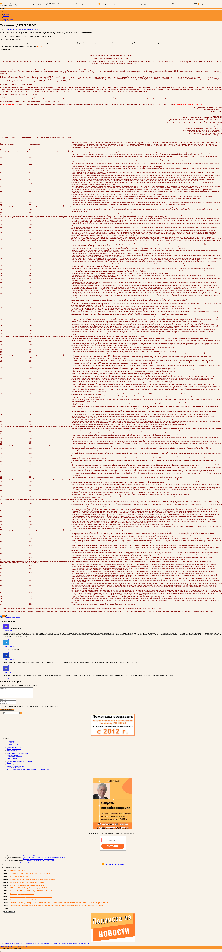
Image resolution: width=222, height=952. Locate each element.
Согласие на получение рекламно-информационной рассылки (70, 943)
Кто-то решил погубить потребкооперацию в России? (27, 882)
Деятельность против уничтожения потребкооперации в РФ (25, 745)
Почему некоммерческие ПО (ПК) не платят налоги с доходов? (30, 873)
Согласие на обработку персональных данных (37, 943)
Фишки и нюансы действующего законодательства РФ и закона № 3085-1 (29, 769)
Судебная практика (12, 764)
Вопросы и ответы (12, 744)
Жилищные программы (14, 749)
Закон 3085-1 (7, 13)
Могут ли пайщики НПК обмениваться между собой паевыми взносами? (44, 857)
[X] (6, 616)
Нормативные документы (22, 29)
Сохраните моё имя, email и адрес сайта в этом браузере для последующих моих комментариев (30, 706)
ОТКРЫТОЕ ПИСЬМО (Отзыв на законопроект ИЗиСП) (27, 885)
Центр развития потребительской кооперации (13, 0)
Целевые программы (13, 770)
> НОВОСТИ (10, 29)
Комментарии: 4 (35, 29)
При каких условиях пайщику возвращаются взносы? (38, 859)
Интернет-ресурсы (114, 864)
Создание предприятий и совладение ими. (19, 761)
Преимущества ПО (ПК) (17, 870)
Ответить (6, 639)
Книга (5, 17)
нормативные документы (12, 617)
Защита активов (11, 752)
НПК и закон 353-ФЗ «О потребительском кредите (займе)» (29, 888)
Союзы (9, 763)
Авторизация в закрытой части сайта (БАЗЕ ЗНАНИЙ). (41, 860)
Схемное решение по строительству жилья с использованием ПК (31, 897)
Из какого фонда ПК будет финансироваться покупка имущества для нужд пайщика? (48, 855)
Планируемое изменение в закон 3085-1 (23, 900)
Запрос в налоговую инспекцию (20, 876)
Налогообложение (12, 755)
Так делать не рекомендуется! (15, 766)
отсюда (39, 46)
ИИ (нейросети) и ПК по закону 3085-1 (18, 753)
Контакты (6, 14)
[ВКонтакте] (1, 616)
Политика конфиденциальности (12, 943)
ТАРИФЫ (6, 20)
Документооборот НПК (14, 747)
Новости (6, 16)
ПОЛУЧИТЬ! (112, 846)
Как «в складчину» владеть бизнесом (22, 894)
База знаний (10, 742)
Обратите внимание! (13, 758)
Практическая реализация (14, 760)
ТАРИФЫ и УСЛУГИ (13, 767)
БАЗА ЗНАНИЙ (8, 19)
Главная (5, 11)
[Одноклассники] (3, 616)
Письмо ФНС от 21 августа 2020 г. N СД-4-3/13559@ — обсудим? (31, 891)
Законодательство (12, 750)
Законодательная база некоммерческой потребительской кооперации (32, 879)
